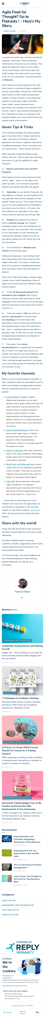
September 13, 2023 (21, 860)
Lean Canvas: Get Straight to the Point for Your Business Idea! (27, 879)
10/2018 (23, 31)
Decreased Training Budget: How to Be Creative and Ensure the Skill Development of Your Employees (21, 806)
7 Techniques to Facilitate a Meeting (20, 698)
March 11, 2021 (20, 871)
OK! (37, 1012)
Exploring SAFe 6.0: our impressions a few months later (26, 853)
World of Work (10, 915)
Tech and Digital (10, 910)
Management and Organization (17, 640)
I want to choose (22, 1012)
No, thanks (7, 1012)
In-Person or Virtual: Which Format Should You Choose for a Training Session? (20, 750)
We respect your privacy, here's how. (14, 986)
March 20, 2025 (20, 845)
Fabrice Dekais (10, 31)
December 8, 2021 (21, 885)
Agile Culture (10, 693)
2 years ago (7, 662)
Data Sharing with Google (13, 994)
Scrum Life (35, 510)
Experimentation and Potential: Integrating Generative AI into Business (27, 839)
